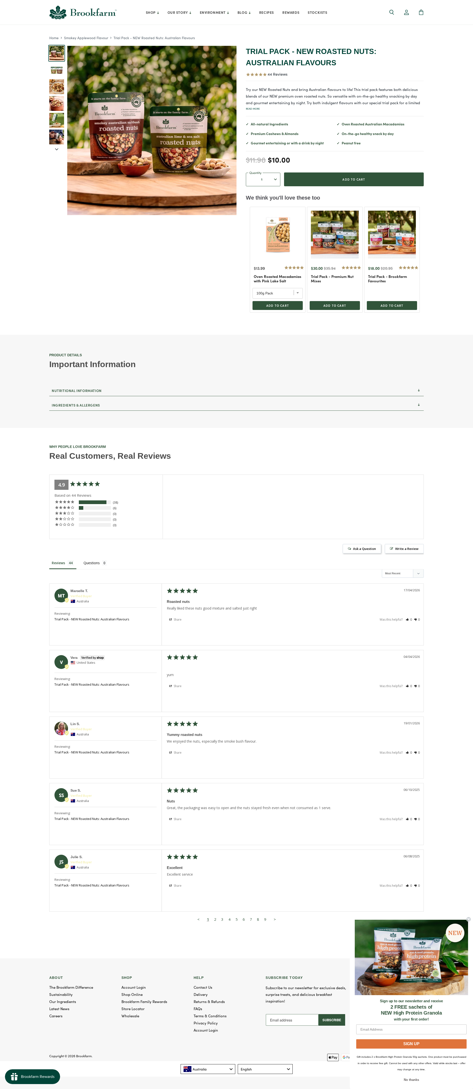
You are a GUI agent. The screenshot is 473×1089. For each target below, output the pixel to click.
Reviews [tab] (58, 563)
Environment (213, 12)
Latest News (59, 1008)
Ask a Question (364, 548)
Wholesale (130, 1015)
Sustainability (61, 994)
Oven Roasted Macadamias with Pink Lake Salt (277, 278)
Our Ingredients (62, 1001)
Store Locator (133, 1008)
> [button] (275, 919)
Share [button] (177, 619)
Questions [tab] (92, 563)
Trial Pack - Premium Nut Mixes (332, 278)
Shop (151, 12)
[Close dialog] (468, 919)
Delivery (201, 994)
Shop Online (132, 994)
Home (54, 37)
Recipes (266, 12)
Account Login (133, 987)
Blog (242, 12)
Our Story (178, 12)
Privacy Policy (206, 1022)
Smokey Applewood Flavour (86, 37)
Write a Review (407, 548)
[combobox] (208, 1069)
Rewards (290, 12)
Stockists (317, 12)
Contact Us (203, 987)
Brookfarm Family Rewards (144, 1001)
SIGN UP (411, 1044)
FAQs (198, 1008)
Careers (56, 1015)
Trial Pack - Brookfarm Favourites (387, 278)
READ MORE (253, 108)
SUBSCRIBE (331, 1020)
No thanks (411, 1080)
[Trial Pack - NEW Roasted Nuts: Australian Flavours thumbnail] (57, 53)
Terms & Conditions (210, 1015)
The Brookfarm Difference (71, 987)
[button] (406, 12)
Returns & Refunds (209, 1001)
